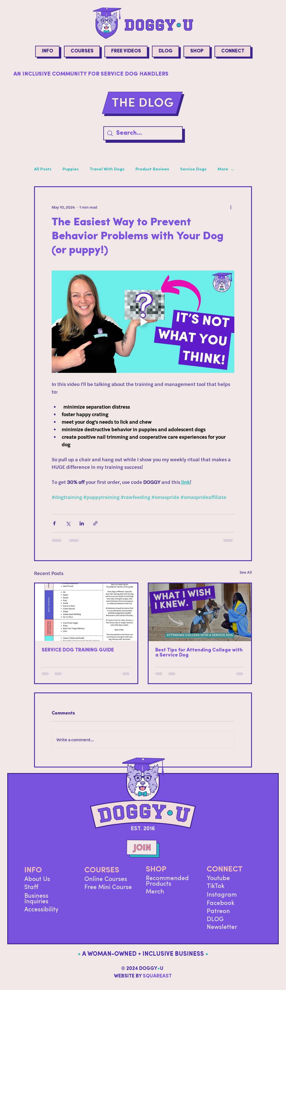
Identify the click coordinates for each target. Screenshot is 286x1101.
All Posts (42, 169)
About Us (37, 884)
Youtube (218, 883)
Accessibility (41, 914)
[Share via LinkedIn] (81, 523)
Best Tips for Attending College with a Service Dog (199, 653)
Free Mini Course (108, 892)
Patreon (218, 916)
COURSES (101, 875)
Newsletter (222, 932)
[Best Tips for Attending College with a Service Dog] (200, 612)
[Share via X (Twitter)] (68, 523)
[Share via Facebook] (54, 523)
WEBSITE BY (143, 980)
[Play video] (143, 322)
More (223, 169)
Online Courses (105, 884)
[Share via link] (95, 523)
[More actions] (231, 207)
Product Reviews (152, 169)
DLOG (215, 924)
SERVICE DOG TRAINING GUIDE (78, 650)
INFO (33, 875)
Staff (31, 892)
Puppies (70, 169)
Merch (155, 896)
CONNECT (225, 874)
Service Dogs (193, 169)
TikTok (216, 891)
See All (246, 572)
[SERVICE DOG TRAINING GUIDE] (86, 612)
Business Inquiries (36, 903)
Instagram (222, 899)
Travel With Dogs (107, 169)
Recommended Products (167, 886)
